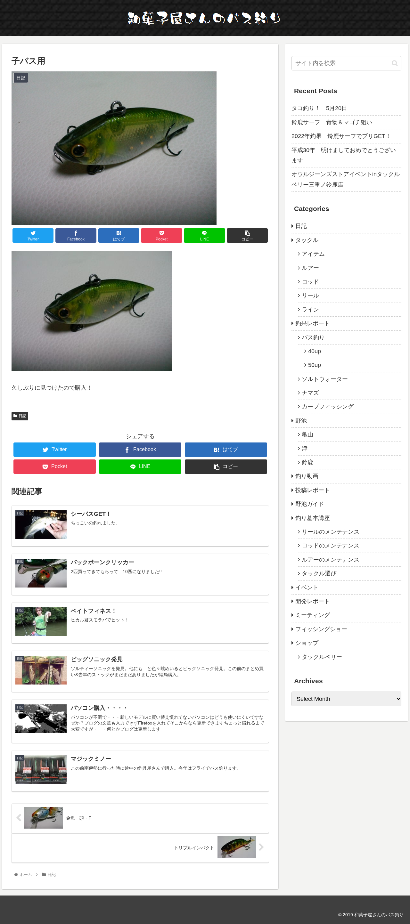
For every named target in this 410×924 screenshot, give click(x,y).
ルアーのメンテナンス (330, 559)
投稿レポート (312, 490)
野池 (301, 420)
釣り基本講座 (312, 518)
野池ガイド (309, 504)
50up (314, 365)
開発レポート (312, 601)
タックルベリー (322, 657)
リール (310, 295)
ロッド (310, 282)
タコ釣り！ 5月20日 (319, 108)
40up (314, 351)
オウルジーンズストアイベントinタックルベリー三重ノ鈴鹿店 (345, 179)
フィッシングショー (321, 629)
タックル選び (319, 573)
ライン (310, 309)
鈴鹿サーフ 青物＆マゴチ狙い (331, 122)
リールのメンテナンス (330, 532)
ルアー (310, 268)
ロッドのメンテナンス (330, 545)
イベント (306, 587)
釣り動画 (306, 476)
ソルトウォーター (325, 379)
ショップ (306, 643)
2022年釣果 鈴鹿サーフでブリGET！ (341, 136)
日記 (22, 416)
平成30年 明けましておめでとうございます (343, 155)
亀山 (307, 434)
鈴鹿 (307, 462)
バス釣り (313, 337)
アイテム (313, 254)
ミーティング (312, 615)
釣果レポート (312, 323)
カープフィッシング (328, 406)
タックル (306, 240)
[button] (394, 63)
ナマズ (310, 393)
